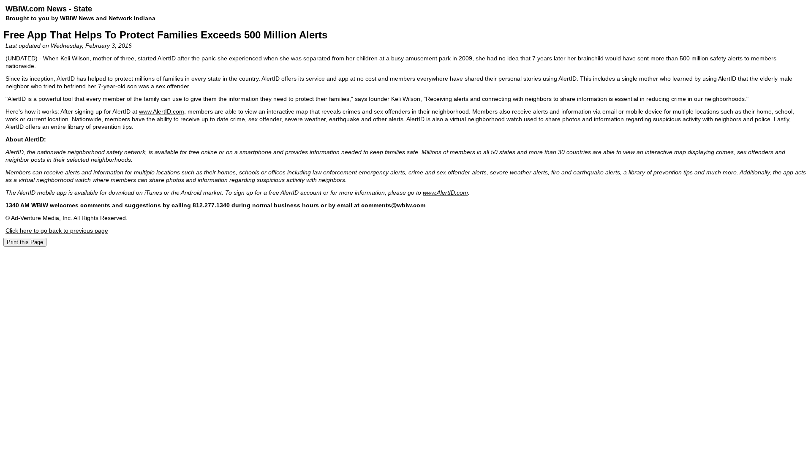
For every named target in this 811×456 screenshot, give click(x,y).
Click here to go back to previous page (56, 230)
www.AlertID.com (161, 111)
